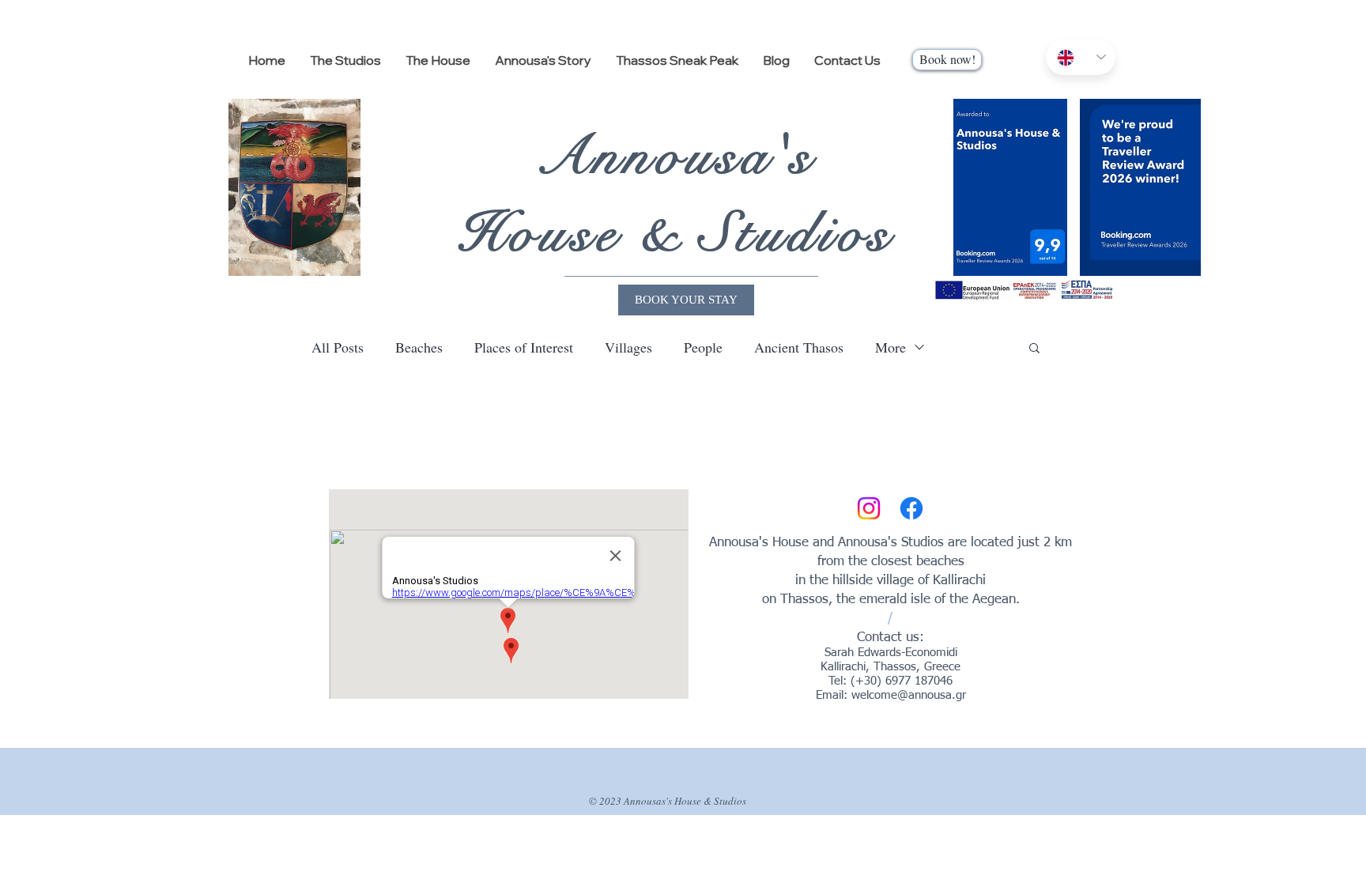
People (703, 347)
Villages (628, 347)
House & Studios (675, 233)
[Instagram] (869, 508)
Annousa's (675, 156)
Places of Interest (523, 347)
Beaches (419, 347)
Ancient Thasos (798, 347)
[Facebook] (911, 508)
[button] (1034, 349)
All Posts (337, 347)
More (890, 347)
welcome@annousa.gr (908, 695)
